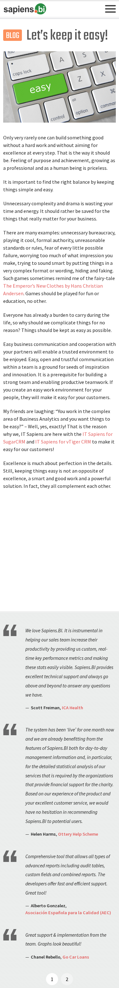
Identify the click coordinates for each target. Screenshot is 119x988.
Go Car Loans (76, 957)
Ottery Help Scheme (78, 834)
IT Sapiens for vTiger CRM (63, 441)
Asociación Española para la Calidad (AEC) (68, 912)
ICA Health (72, 708)
